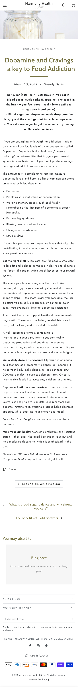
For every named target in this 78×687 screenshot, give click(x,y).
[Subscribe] (73, 619)
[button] (64, 5)
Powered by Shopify (39, 679)
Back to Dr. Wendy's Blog (41, 484)
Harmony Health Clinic (33, 675)
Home (26, 49)
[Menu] (4, 5)
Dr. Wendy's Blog (42, 49)
